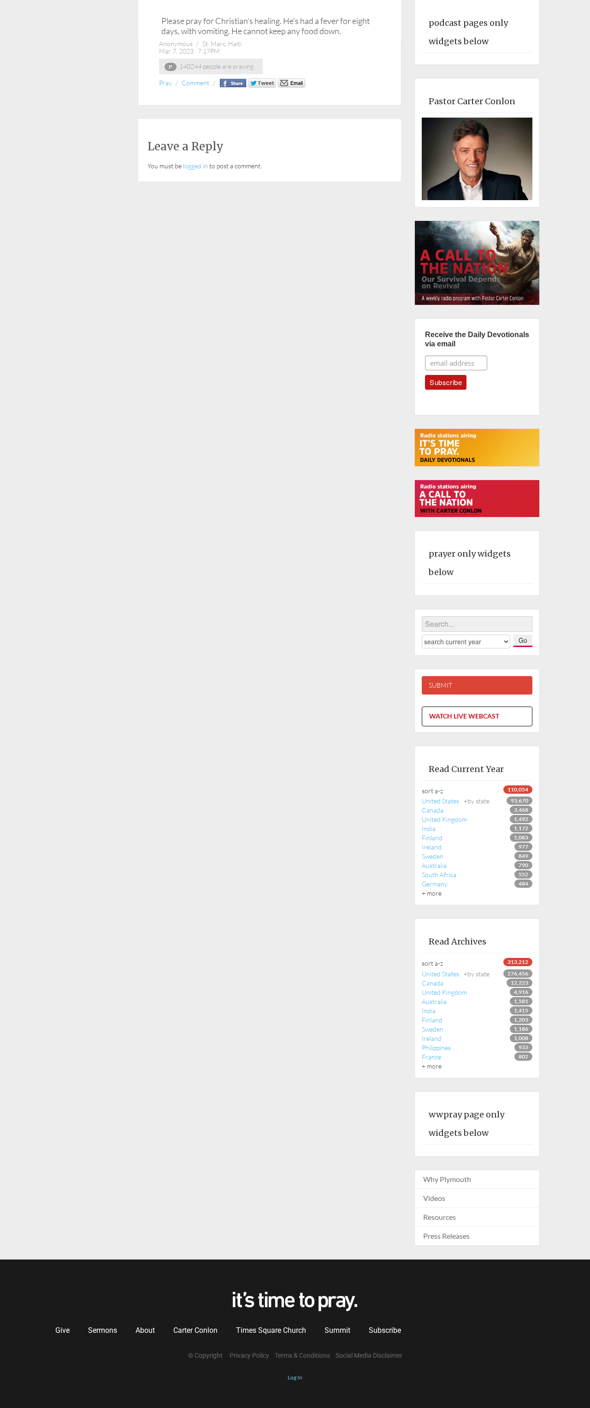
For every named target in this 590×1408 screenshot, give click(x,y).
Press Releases (446, 1235)
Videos (434, 1198)
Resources (439, 1216)
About (145, 1330)
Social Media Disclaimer (369, 1355)
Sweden (432, 856)
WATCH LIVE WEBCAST (464, 716)
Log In (295, 1377)
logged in (195, 166)
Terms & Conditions (302, 1355)
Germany (435, 884)
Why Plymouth (447, 1179)
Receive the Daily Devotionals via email (477, 339)
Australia (434, 865)
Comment (195, 83)
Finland (432, 838)
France (431, 1057)
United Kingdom (444, 819)
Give (62, 1330)
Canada (432, 810)
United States (456, 801)
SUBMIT (440, 685)
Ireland (432, 847)
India (429, 828)
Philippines (436, 1048)
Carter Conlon (195, 1330)
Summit (337, 1330)
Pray (165, 83)
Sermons (102, 1330)
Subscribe (385, 1330)
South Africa (439, 875)
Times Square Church (271, 1330)
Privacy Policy (249, 1355)
